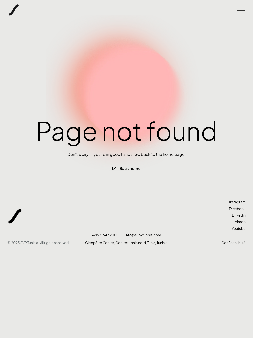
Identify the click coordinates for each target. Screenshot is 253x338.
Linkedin (239, 215)
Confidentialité (233, 243)
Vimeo (240, 222)
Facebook (237, 209)
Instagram (237, 202)
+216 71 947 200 (104, 235)
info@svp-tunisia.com (143, 235)
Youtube (239, 228)
